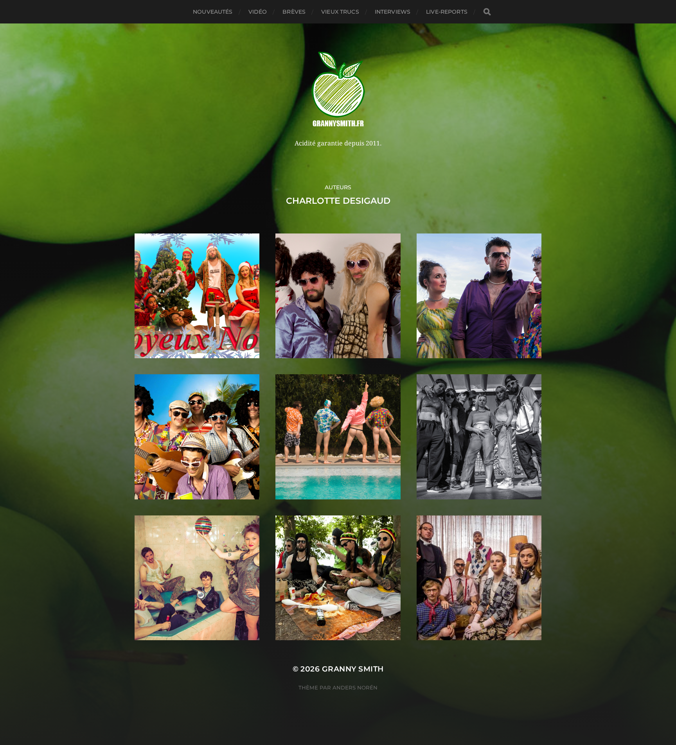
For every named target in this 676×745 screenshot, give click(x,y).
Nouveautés (212, 11)
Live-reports (446, 11)
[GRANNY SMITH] (338, 90)
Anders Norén (355, 687)
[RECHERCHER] (487, 12)
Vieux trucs (340, 11)
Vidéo (257, 11)
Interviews (392, 11)
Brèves (294, 11)
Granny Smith (353, 668)
